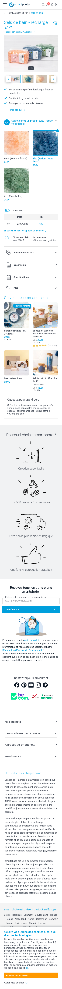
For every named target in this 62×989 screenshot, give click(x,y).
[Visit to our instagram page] (38, 685)
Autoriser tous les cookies (17, 975)
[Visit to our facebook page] (16, 685)
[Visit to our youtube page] (31, 685)
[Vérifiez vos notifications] (52, 4)
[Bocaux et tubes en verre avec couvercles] (45, 315)
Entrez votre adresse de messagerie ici (25, 597)
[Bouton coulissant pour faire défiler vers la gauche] (8, 79)
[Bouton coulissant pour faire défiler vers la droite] (53, 79)
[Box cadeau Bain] (16, 362)
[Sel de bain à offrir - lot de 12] (45, 362)
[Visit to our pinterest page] (24, 685)
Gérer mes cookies (14, 982)
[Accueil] (4, 13)
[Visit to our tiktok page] (45, 685)
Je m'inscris (12, 609)
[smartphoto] (19, 4)
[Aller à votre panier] (56, 4)
